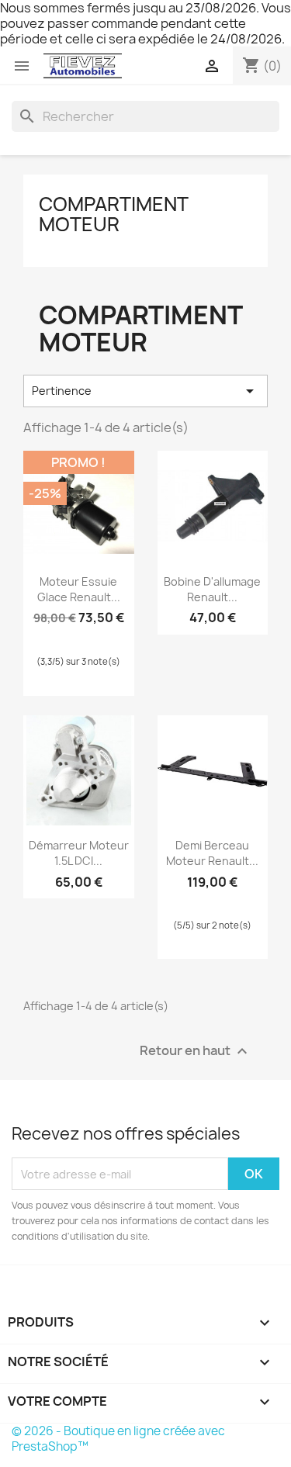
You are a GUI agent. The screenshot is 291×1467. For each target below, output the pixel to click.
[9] (109, 635)
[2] (199, 899)
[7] (91, 635)
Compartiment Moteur (113, 214)
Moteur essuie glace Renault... (78, 589)
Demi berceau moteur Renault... (212, 853)
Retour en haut (195, 1051)
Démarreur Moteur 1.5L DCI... (79, 853)
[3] (57, 635)
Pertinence (145, 391)
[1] (40, 635)
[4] (225, 899)
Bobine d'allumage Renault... (212, 589)
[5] (74, 635)
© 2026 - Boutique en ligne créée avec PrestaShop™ (118, 1439)
